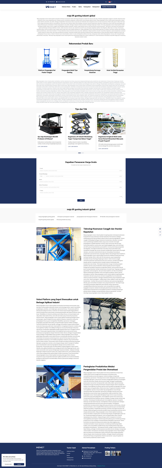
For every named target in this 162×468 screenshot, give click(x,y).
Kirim (81, 200)
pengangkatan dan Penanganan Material (87, 216)
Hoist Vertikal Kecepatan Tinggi (115, 71)
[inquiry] (160, 234)
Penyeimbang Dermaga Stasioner (92, 71)
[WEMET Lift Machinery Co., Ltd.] (51, 6)
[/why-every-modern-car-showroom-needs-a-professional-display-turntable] (107, 453)
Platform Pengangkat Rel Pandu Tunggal (46, 71)
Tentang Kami (87, 6)
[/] (40, 447)
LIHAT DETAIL (47, 58)
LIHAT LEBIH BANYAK (42, 146)
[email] (160, 231)
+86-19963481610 (51, 1)
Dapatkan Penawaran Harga (108, 6)
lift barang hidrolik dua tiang (63, 219)
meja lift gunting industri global (46, 219)
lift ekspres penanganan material (66, 216)
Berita (80, 6)
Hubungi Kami (96, 6)
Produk (74, 6)
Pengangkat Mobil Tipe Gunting (70, 71)
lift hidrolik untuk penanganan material (109, 216)
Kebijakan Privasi (101, 465)
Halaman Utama (66, 6)
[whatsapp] (160, 228)
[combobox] (42, 176)
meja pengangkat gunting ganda (46, 216)
